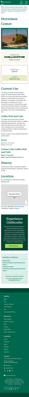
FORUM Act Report (19, 380)
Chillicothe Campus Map (14, 11)
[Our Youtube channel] (10, 371)
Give (5, 301)
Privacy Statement (17, 382)
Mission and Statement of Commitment (12, 381)
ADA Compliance (9, 379)
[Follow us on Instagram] (7, 371)
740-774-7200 (9, 368)
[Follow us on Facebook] (5, 371)
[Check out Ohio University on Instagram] (7, 389)
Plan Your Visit (13, 246)
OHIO (2, 7)
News (5, 324)
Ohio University (10, 387)
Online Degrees (8, 307)
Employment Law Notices (10, 380)
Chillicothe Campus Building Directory (16, 279)
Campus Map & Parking (9, 312)
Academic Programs (9, 304)
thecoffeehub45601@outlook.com (14, 157)
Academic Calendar (9, 321)
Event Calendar (7, 319)
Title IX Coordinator (17, 384)
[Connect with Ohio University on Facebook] (5, 389)
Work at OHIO (7, 329)
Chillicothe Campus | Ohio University (14, 7)
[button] (14, 197)
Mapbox (17, 208)
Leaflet (5, 206)
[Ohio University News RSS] (17, 389)
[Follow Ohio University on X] (13, 389)
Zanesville (6, 352)
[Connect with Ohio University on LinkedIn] (9, 389)
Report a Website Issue (9, 332)
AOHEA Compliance (18, 379)
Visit (5, 309)
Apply (5, 299)
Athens (5, 339)
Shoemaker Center (8, 267)
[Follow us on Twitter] (12, 371)
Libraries (6, 327)
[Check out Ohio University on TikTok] (15, 389)
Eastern (6, 344)
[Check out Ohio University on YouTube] (11, 389)
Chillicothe (6, 341)
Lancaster (6, 347)
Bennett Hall (6, 261)
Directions (5, 182)
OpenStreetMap (19, 206)
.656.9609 (10, 155)
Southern (6, 349)
